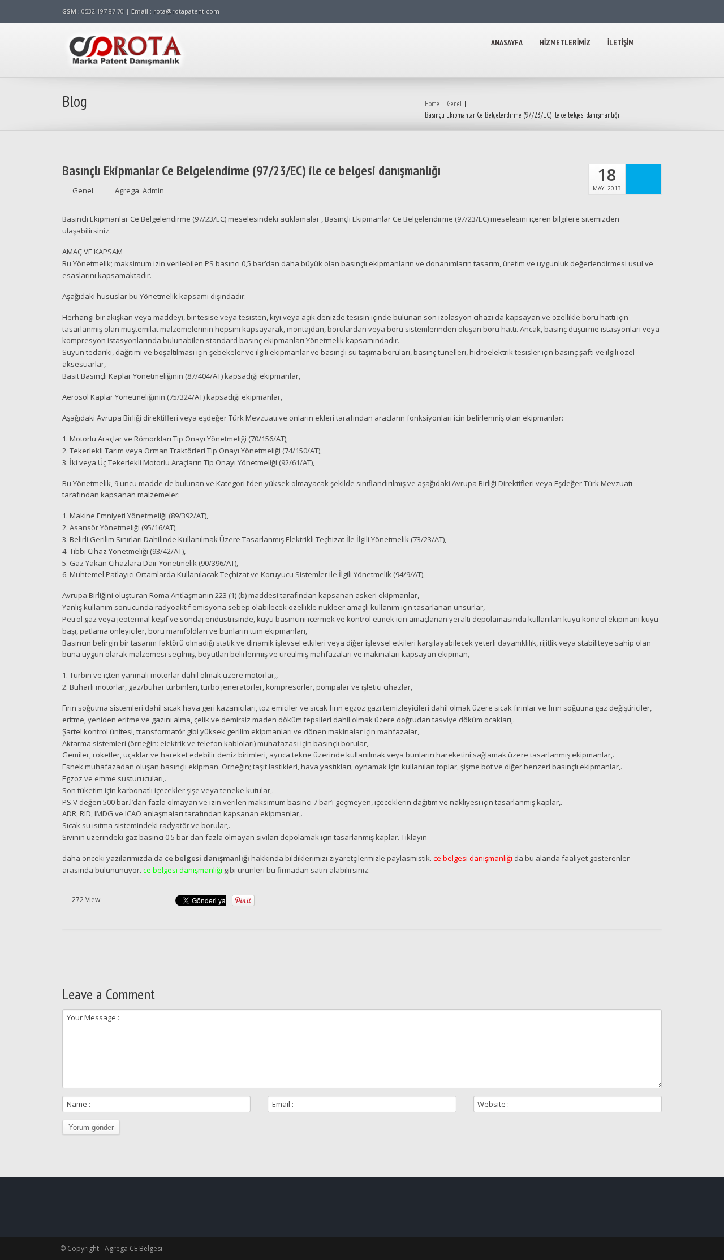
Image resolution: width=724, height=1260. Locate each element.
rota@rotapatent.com (186, 11)
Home (432, 104)
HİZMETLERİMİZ (565, 42)
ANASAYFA (507, 42)
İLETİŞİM (620, 42)
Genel (454, 104)
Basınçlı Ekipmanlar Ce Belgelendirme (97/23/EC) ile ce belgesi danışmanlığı (251, 170)
